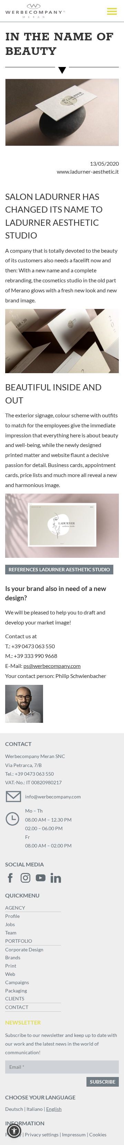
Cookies (97, 1134)
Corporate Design (24, 949)
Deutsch (14, 1109)
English (54, 1109)
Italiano (35, 1109)
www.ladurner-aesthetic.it (88, 171)
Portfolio (18, 941)
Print (10, 966)
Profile (12, 916)
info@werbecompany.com (53, 796)
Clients (14, 998)
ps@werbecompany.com (52, 665)
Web (10, 974)
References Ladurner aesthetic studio (59, 569)
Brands (12, 957)
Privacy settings (42, 1134)
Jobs (10, 924)
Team (11, 932)
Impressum (74, 1134)
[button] (14, 1131)
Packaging (16, 990)
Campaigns (17, 982)
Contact (16, 1007)
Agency (15, 908)
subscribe (102, 1082)
